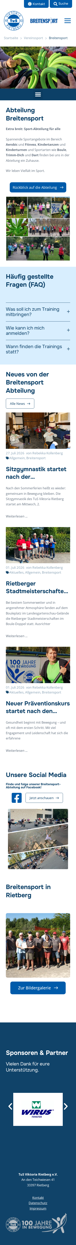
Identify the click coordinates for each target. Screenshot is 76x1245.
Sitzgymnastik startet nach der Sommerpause (36, 473)
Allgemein (17, 458)
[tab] (38, 312)
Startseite (11, 38)
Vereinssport (33, 38)
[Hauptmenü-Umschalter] (68, 20)
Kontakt (38, 1198)
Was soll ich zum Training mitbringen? (32, 312)
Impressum (38, 1208)
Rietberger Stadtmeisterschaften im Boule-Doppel (36, 587)
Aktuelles (17, 572)
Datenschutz (38, 1203)
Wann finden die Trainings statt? (34, 349)
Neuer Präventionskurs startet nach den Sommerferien (38, 707)
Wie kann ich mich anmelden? (25, 330)
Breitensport (36, 458)
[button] (61, 4)
